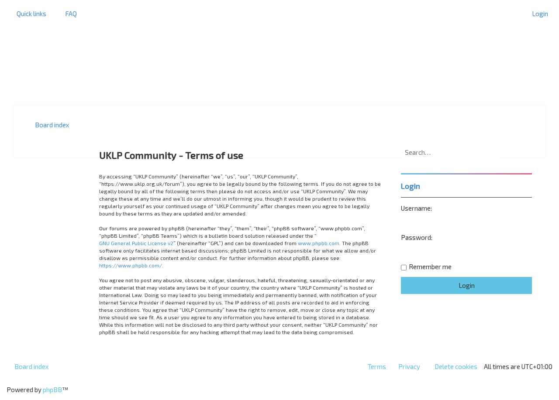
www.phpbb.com (318, 243)
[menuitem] (67, 13)
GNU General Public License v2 (136, 243)
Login (410, 186)
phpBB (52, 389)
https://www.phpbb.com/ (130, 265)
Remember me (430, 266)
